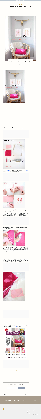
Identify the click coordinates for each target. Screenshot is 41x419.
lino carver (8, 171)
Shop (28, 414)
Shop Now (24, 0)
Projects (28, 413)
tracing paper (8, 170)
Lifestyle (28, 410)
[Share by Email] (35, 62)
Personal (28, 411)
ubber (4, 170)
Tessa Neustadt (15, 326)
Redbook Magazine (14, 325)
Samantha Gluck (17, 127)
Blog (28, 408)
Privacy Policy (35, 410)
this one (27, 170)
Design (28, 409)
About (34, 409)
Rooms (28, 412)
